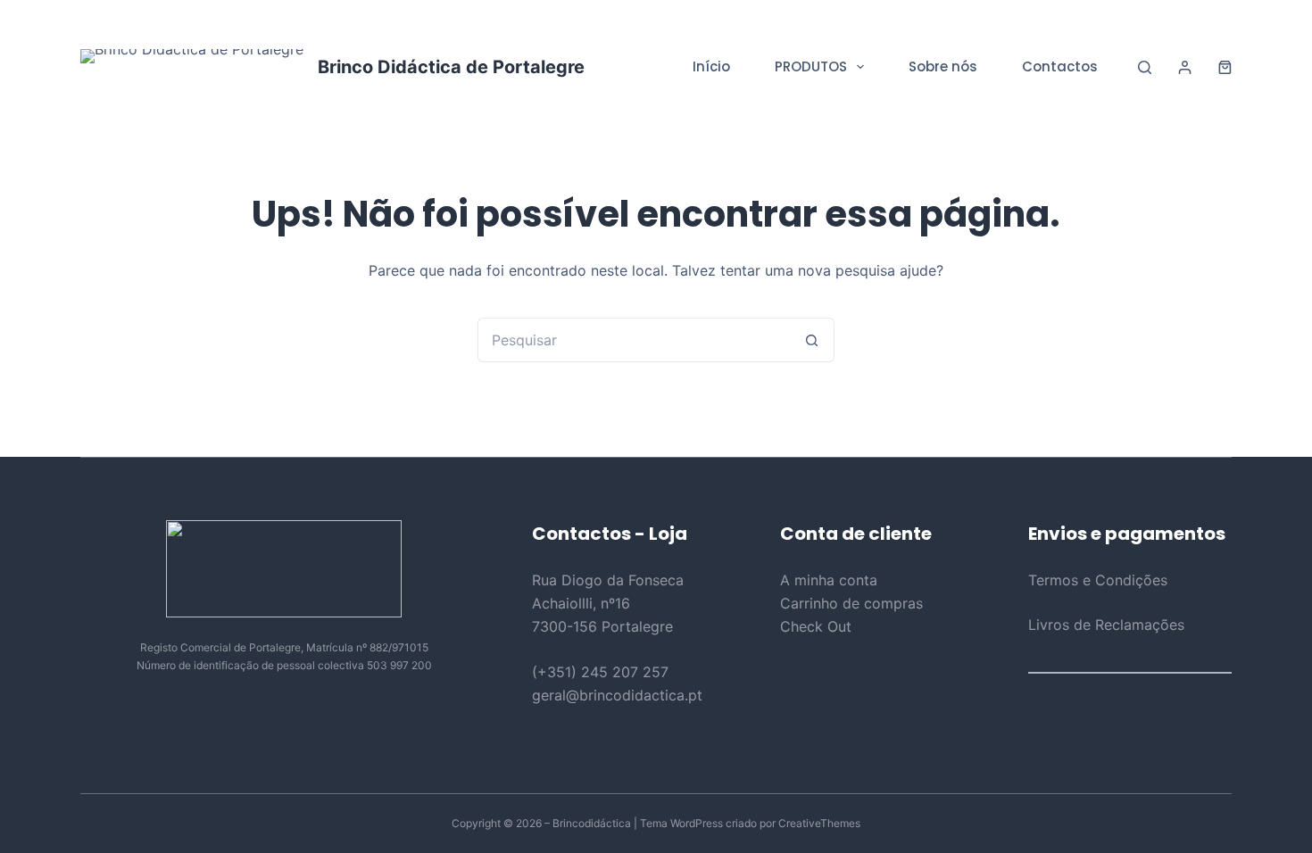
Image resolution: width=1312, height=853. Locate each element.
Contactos (1060, 66)
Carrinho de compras (851, 603)
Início (711, 66)
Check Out (815, 626)
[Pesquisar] (1144, 67)
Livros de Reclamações (1106, 625)
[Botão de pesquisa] (812, 340)
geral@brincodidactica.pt (617, 695)
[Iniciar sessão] (1185, 67)
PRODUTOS (811, 66)
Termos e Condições (1097, 580)
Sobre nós (943, 66)
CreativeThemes (819, 823)
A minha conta (828, 580)
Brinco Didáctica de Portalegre (451, 67)
